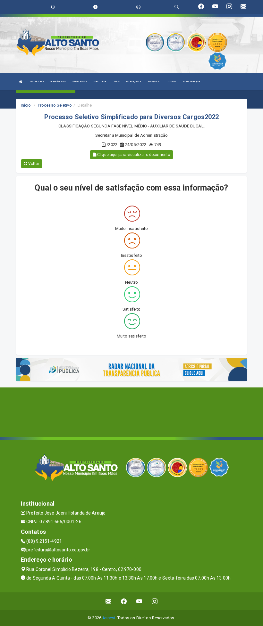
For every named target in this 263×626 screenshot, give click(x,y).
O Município (35, 81)
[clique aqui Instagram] (154, 601)
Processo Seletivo (55, 105)
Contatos (171, 81)
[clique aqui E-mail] (108, 601)
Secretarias (78, 81)
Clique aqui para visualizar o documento (133, 154)
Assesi (108, 617)
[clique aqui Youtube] (139, 601)
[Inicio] (21, 81)
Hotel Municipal (191, 81)
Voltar (33, 163)
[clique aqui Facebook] (124, 601)
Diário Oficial (99, 81)
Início (26, 105)
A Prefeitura (57, 81)
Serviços (153, 81)
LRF (115, 81)
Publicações (133, 81)
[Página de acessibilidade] (138, 6)
